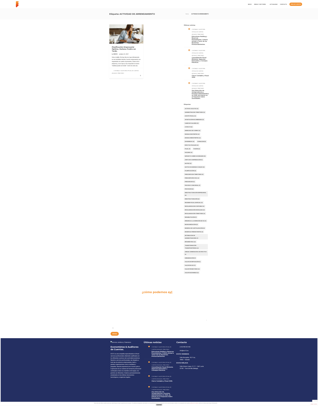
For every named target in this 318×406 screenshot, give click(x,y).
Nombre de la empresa (117, 299)
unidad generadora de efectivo (196, 253)
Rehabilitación (191, 217)
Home (187, 14)
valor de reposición (192, 261)
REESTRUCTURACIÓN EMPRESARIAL (195, 194)
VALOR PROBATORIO (192, 269)
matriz (188, 163)
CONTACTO (283, 4)
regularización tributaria (195, 213)
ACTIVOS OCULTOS (191, 108)
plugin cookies (314, 404)
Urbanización (190, 258)
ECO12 (116, 54)
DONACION (201, 141)
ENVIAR (114, 334)
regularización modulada (195, 210)
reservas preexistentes (194, 231)
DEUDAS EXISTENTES (192, 134)
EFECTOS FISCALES (191, 145)
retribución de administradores (191, 237)
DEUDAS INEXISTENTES (193, 137)
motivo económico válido (194, 167)
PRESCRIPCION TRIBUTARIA (194, 174)
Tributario (121, 73)
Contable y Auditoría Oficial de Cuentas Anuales (198, 32)
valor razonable (192, 272)
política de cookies (194, 403)
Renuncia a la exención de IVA (195, 220)
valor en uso (190, 265)
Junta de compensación (193, 159)
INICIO (250, 4)
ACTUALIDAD (274, 4)
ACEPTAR (159, 404)
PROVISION (189, 189)
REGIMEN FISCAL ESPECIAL (194, 202)
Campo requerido (201, 324)
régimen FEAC (190, 241)
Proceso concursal (192, 185)
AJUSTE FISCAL (190, 116)
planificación (190, 170)
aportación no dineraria (194, 119)
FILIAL (187, 148)
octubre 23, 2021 (124, 54)
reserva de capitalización (195, 228)
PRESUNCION (190, 181)
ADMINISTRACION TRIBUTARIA (195, 112)
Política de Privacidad (130, 328)
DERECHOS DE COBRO (192, 130)
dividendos (189, 141)
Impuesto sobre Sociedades (195, 156)
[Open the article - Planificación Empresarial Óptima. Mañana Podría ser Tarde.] (126, 34)
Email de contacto (148, 299)
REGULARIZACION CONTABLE (194, 206)
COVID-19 (188, 127)
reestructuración (192, 199)
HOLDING (188, 152)
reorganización (191, 224)
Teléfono (177, 299)
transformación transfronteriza (192, 247)
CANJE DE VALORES (192, 123)
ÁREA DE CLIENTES (296, 4)
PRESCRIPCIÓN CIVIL (192, 178)
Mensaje (113, 308)
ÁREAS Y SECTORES (260, 4)
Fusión (196, 148)
